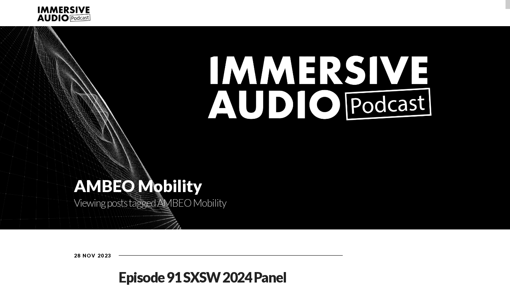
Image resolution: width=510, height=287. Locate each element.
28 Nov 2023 (92, 256)
